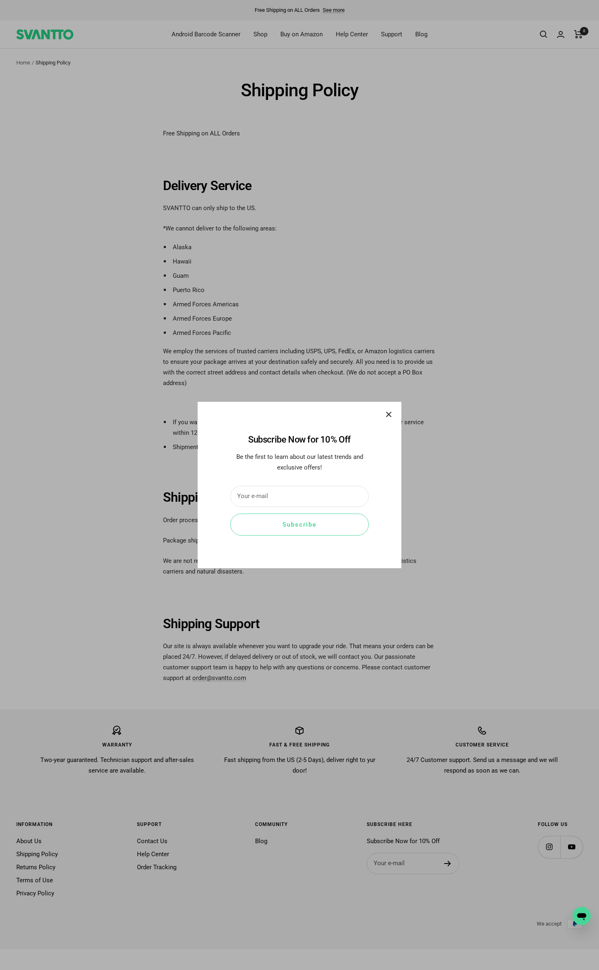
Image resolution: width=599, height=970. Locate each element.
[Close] (389, 414)
